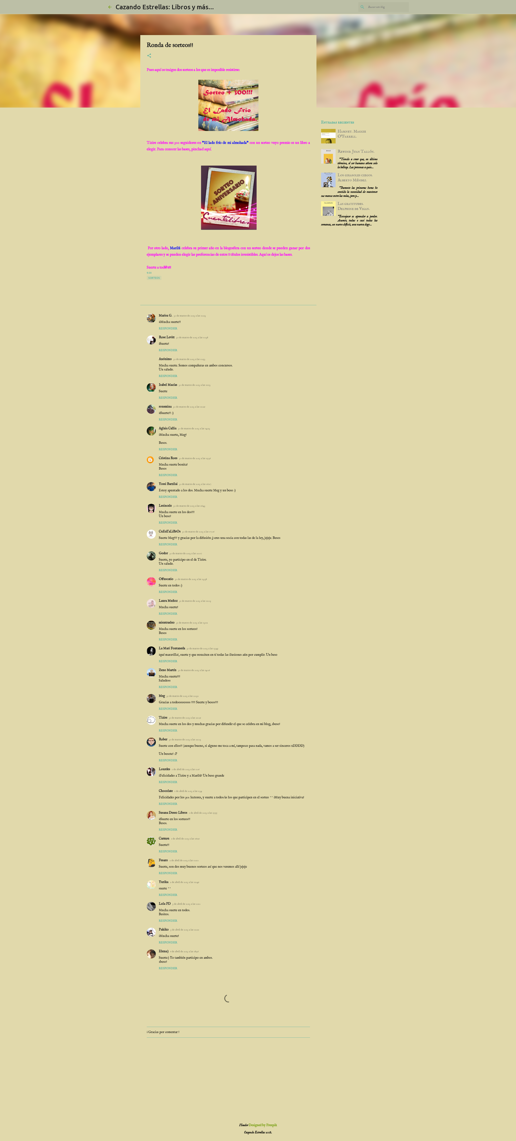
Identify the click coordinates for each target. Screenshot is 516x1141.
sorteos (154, 278)
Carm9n (164, 839)
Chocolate (166, 791)
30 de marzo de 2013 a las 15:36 (195, 458)
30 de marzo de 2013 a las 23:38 (191, 579)
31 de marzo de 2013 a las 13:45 (202, 648)
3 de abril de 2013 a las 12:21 (184, 929)
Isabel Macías (168, 385)
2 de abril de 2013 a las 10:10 (184, 860)
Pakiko (164, 930)
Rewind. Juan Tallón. (356, 151)
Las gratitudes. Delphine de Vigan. (354, 206)
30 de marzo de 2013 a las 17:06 (198, 531)
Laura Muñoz (168, 601)
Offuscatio (166, 579)
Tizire (163, 718)
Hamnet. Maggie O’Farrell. (352, 134)
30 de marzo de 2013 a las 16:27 (195, 484)
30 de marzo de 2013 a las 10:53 (189, 359)
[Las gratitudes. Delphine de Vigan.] (328, 214)
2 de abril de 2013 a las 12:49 (184, 882)
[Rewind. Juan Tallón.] (328, 162)
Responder (168, 328)
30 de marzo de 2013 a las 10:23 (190, 315)
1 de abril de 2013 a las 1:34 (188, 791)
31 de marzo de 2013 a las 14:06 (194, 670)
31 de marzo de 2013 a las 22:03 (185, 739)
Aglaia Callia (167, 428)
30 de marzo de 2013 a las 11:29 (189, 407)
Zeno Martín (167, 670)
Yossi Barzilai (168, 484)
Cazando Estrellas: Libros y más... (164, 6)
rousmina (165, 407)
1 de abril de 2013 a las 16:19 (185, 838)
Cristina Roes (168, 458)
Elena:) (164, 951)
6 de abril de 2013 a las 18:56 (184, 951)
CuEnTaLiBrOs (170, 532)
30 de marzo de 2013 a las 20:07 (186, 553)
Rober (163, 740)
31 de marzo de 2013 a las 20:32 (182, 696)
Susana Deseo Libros (173, 813)
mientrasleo (167, 623)
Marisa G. (165, 316)
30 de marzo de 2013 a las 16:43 (189, 506)
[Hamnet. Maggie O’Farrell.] (328, 142)
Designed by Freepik (263, 1125)
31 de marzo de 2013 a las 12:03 (195, 601)
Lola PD (165, 904)
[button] (149, 56)
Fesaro (163, 860)
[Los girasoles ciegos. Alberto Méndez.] (328, 186)
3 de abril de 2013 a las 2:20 (186, 904)
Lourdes (164, 769)
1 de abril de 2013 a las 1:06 (185, 769)
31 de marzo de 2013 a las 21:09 (185, 718)
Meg (162, 696)
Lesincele (165, 506)
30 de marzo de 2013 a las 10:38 (192, 337)
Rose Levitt (167, 337)
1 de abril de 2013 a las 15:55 (203, 813)
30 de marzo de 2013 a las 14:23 (194, 428)
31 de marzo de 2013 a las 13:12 (192, 622)
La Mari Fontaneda (172, 648)
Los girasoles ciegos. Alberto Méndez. (355, 178)
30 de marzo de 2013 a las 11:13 (194, 385)
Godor (163, 553)
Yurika (163, 882)
